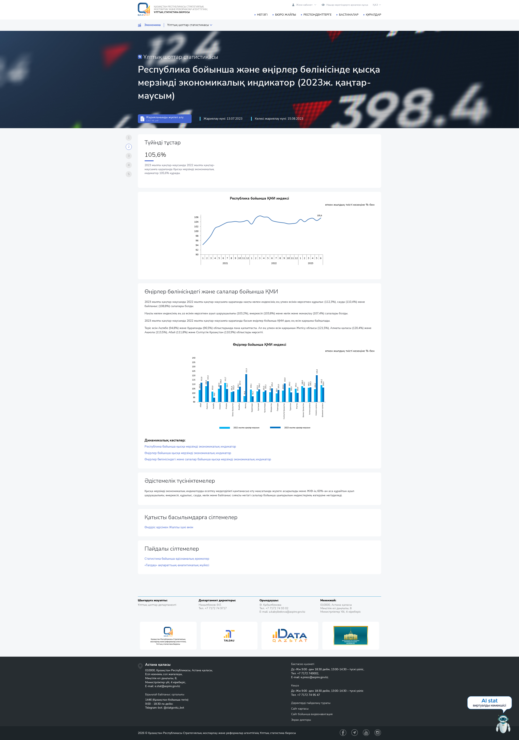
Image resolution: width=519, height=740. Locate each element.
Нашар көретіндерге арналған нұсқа (347, 4)
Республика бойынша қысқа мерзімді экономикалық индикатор (190, 447)
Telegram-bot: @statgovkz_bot (164, 708)
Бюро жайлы (285, 15)
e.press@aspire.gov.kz (314, 677)
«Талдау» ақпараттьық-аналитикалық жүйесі (177, 565)
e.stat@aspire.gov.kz (167, 686)
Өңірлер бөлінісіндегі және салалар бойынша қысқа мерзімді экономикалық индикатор (208, 459)
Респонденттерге (317, 15)
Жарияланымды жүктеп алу (164, 118)
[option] (168, 636)
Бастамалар (348, 15)
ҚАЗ (375, 4)
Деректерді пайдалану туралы (310, 703)
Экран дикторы (301, 720)
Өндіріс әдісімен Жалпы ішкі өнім (169, 527)
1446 (148, 700)
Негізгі (262, 15)
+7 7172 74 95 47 (308, 695)
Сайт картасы (300, 709)
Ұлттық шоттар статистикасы (188, 25)
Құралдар (373, 15)
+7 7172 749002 (307, 673)
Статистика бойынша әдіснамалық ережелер (177, 559)
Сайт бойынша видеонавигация (311, 714)
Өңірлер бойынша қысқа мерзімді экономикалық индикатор (188, 453)
